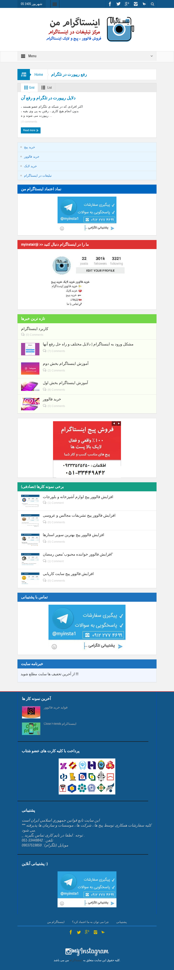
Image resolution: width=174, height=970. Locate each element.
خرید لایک (30, 166)
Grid (31, 88)
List (49, 88)
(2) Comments (56, 370)
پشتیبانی (121, 922)
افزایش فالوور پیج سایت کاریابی (68, 574)
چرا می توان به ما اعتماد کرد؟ (90, 922)
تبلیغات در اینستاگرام (38, 175)
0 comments (29, 121)
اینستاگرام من (56, 922)
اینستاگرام (76, 960)
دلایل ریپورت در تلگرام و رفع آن (48, 97)
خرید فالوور (31, 156)
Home (38, 74)
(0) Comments (34, 334)
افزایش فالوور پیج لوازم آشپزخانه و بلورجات (78, 497)
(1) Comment (56, 502)
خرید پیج (29, 147)
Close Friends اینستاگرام (60, 724)
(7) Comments (56, 351)
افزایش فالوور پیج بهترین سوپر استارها (73, 535)
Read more (29, 130)
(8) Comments (56, 389)
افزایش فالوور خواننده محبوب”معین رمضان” (78, 554)
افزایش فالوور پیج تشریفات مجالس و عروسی (79, 515)
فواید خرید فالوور (56, 708)
